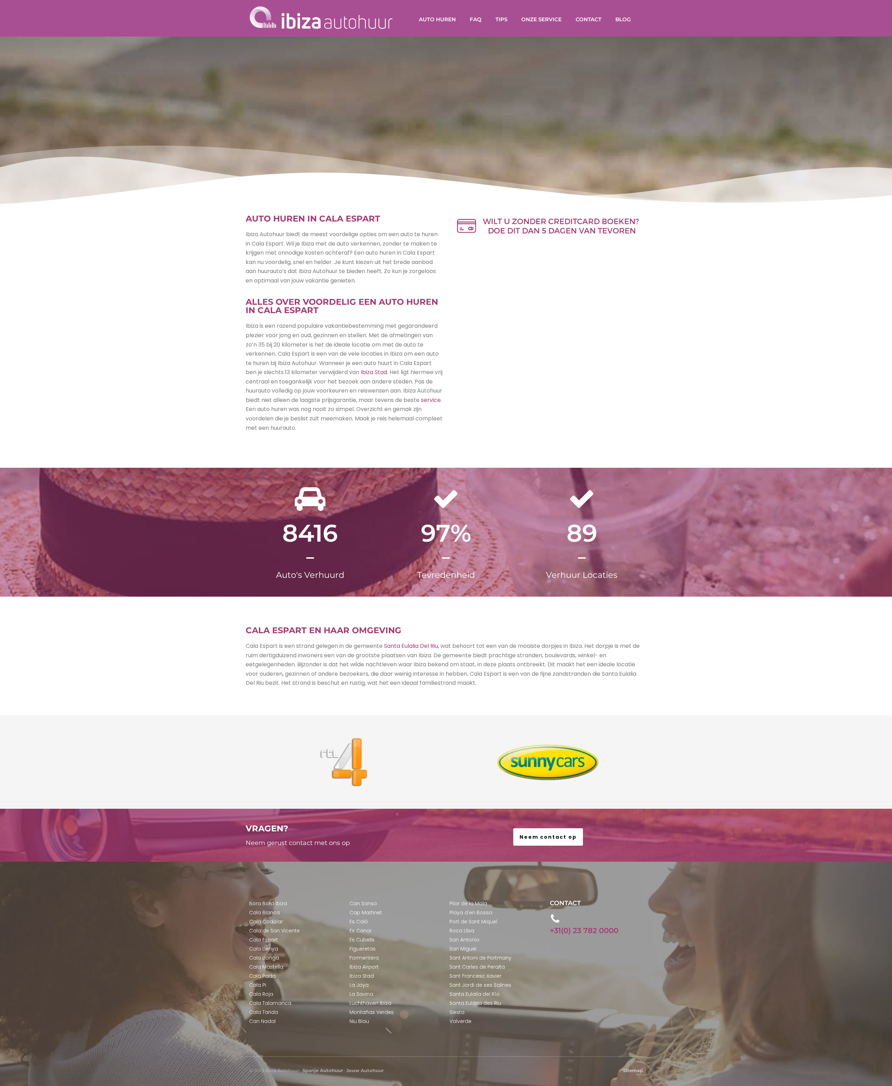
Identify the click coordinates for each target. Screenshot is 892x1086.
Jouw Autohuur (365, 1070)
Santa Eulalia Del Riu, (411, 646)
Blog (623, 19)
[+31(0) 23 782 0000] (555, 918)
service (430, 400)
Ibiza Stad (374, 372)
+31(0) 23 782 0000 (584, 930)
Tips (501, 19)
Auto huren (437, 19)
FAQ (476, 19)
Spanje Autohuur (322, 1070)
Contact (588, 19)
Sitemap (633, 1070)
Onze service (541, 19)
